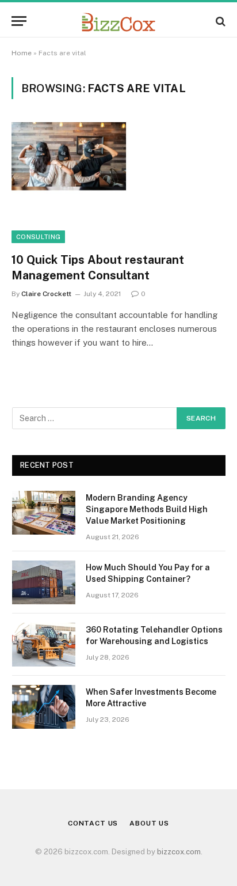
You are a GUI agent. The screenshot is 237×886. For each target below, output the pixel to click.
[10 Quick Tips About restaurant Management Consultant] (118, 182)
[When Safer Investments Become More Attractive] (43, 707)
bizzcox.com (179, 851)
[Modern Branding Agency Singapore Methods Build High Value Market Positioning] (43, 513)
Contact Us (93, 823)
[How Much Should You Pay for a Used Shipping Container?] (43, 582)
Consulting (38, 236)
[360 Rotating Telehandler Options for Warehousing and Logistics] (43, 645)
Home (22, 53)
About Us (149, 823)
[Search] (219, 21)
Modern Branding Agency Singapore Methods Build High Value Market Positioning (147, 509)
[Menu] (19, 21)
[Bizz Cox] (118, 21)
